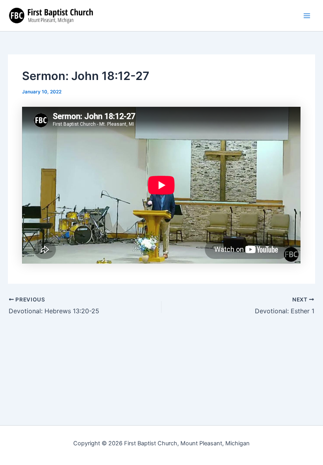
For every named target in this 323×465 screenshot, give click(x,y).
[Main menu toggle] (307, 15)
